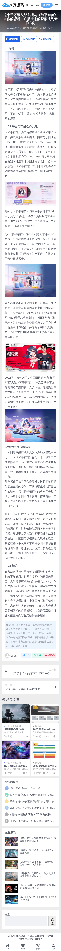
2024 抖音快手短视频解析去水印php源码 (34, 801)
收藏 (39, 655)
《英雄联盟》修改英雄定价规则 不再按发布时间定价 (38, 840)
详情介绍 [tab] (13, 38)
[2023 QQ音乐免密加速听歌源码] (45, 750)
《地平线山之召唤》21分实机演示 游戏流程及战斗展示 (38, 875)
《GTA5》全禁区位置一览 (24, 788)
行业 (27, 27)
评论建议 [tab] (47, 38)
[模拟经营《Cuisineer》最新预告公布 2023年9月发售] (11, 864)
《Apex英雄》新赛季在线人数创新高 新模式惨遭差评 (38, 886)
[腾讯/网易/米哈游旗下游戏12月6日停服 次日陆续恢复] (16, 750)
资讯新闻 (34, 27)
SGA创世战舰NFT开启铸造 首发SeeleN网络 (38, 898)
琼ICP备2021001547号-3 (30, 939)
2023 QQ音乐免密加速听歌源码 (45, 767)
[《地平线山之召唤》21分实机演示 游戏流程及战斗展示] (11, 876)
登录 (48, 5)
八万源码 (30, 935)
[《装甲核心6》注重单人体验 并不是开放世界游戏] (16, 713)
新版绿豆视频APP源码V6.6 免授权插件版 (34, 814)
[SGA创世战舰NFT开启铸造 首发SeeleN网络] (11, 899)
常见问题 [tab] (30, 38)
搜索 (7, 914)
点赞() (51, 655)
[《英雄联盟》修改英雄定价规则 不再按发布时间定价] (11, 841)
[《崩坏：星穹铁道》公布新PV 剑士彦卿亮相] (11, 853)
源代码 (38, 726)
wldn (14, 655)
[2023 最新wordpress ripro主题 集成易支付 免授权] (45, 713)
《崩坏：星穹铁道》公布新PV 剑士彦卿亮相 (38, 851)
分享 (27, 655)
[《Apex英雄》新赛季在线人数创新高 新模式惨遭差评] (11, 888)
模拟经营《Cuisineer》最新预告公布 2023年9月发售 (37, 863)
